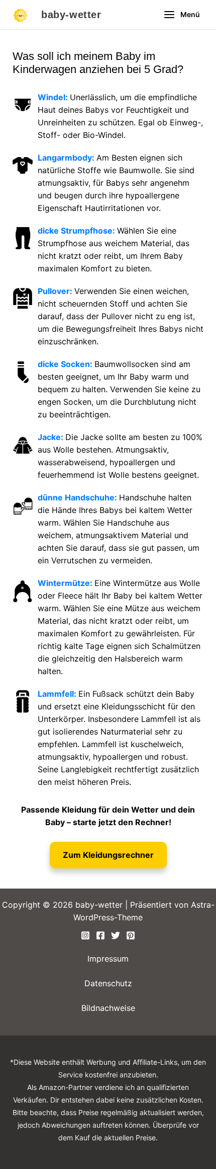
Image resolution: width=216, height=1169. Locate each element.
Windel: (54, 97)
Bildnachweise (108, 1008)
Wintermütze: (66, 583)
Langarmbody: (67, 158)
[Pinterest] (130, 935)
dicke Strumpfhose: (77, 231)
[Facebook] (100, 935)
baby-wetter (71, 14)
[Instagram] (85, 935)
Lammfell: (58, 694)
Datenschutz (108, 983)
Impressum (108, 959)
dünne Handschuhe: (78, 497)
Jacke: (51, 437)
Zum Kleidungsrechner (108, 855)
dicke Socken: (66, 364)
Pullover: (56, 291)
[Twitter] (115, 935)
